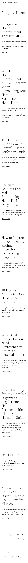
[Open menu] (25, 3)
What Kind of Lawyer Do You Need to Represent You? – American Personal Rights (14, 345)
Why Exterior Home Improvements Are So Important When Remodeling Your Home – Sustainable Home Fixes (14, 86)
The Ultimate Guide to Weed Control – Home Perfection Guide (14, 146)
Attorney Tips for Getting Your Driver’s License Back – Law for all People (14, 496)
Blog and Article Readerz (10, 2)
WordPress (18, 557)
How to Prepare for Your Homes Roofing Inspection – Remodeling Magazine (13, 247)
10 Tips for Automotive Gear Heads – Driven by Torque (14, 296)
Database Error (12, 455)
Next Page (22, 539)
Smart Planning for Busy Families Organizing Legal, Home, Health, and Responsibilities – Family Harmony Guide (14, 403)
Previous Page (7, 535)
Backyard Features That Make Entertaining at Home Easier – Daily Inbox (12, 195)
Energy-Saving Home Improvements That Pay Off (12, 30)
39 (25, 535)
